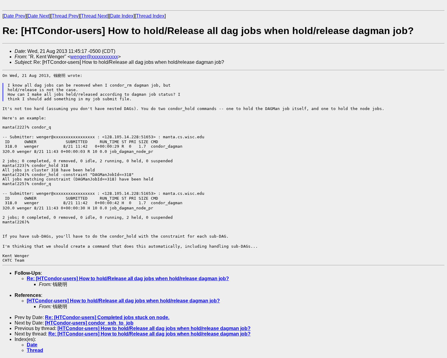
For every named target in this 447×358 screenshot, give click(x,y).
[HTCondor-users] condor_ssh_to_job (89, 322)
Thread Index (150, 16)
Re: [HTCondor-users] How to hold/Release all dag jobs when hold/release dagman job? (128, 278)
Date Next (38, 16)
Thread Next (94, 16)
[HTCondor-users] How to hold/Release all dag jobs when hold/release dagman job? (123, 300)
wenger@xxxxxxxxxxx (94, 56)
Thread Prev (65, 16)
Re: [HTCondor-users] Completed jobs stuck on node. (107, 317)
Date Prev (14, 16)
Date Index (121, 16)
